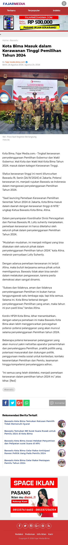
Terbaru (11, 10)
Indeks (56, 10)
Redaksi (19, 534)
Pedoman (30, 534)
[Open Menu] (64, 3)
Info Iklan (41, 534)
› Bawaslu (13, 40)
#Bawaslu (8, 389)
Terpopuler (34, 10)
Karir (50, 534)
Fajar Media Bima (41, 538)
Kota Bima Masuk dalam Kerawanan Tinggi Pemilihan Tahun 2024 (31, 51)
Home (5, 40)
